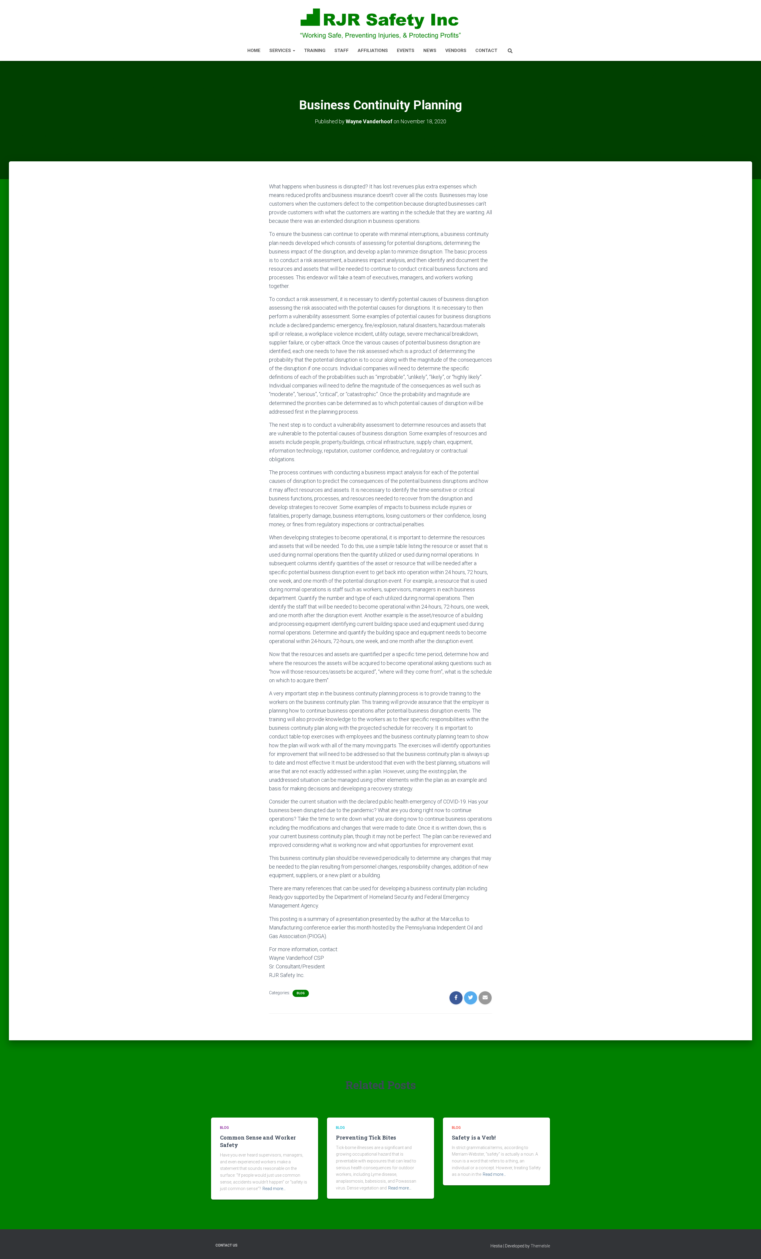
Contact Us (227, 1245)
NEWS (429, 50)
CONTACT (486, 50)
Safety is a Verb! (474, 1137)
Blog (301, 993)
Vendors (455, 50)
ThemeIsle (540, 1246)
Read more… (274, 1188)
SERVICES (280, 50)
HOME (253, 50)
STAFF (341, 50)
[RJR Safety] (380, 23)
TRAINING (315, 50)
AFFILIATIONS (373, 50)
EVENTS (405, 50)
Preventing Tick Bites (366, 1137)
